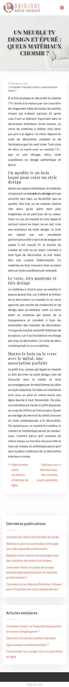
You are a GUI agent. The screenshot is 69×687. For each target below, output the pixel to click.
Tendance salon (20, 83)
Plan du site (34, 684)
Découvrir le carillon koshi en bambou (31, 638)
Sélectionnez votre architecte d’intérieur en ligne (20, 475)
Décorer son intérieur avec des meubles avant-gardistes (47, 472)
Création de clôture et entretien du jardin (32, 537)
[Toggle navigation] (62, 8)
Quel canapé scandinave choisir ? (27, 645)
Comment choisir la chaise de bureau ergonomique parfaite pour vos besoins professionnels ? (31, 572)
